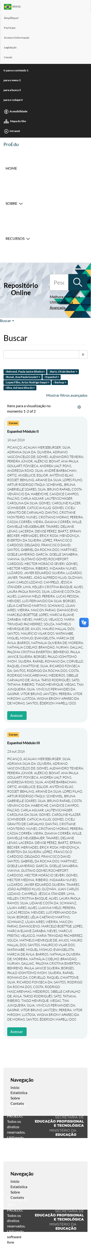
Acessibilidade (18, 111)
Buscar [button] (6, 320)
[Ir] (77, 282)
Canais (8, 57)
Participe (9, 27)
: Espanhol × (51, 377)
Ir (83, 354)
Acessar (16, 715)
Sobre (11, 203)
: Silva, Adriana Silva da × (20, 387)
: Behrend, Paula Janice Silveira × (25, 372)
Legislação (10, 47)
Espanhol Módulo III (23, 742)
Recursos (15, 238)
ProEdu (11, 144)
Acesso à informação (16, 37)
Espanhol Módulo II (23, 431)
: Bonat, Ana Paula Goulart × (22, 377)
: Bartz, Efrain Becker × (63, 372)
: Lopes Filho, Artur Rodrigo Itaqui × (27, 382)
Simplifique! (11, 18)
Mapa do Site (18, 121)
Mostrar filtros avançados (67, 395)
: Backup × (59, 382)
